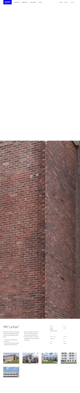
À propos (61, 2)
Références (24, 2)
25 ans (40, 2)
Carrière (66, 2)
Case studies (33, 2)
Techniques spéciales (53, 330)
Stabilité (51, 329)
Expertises (16, 2)
